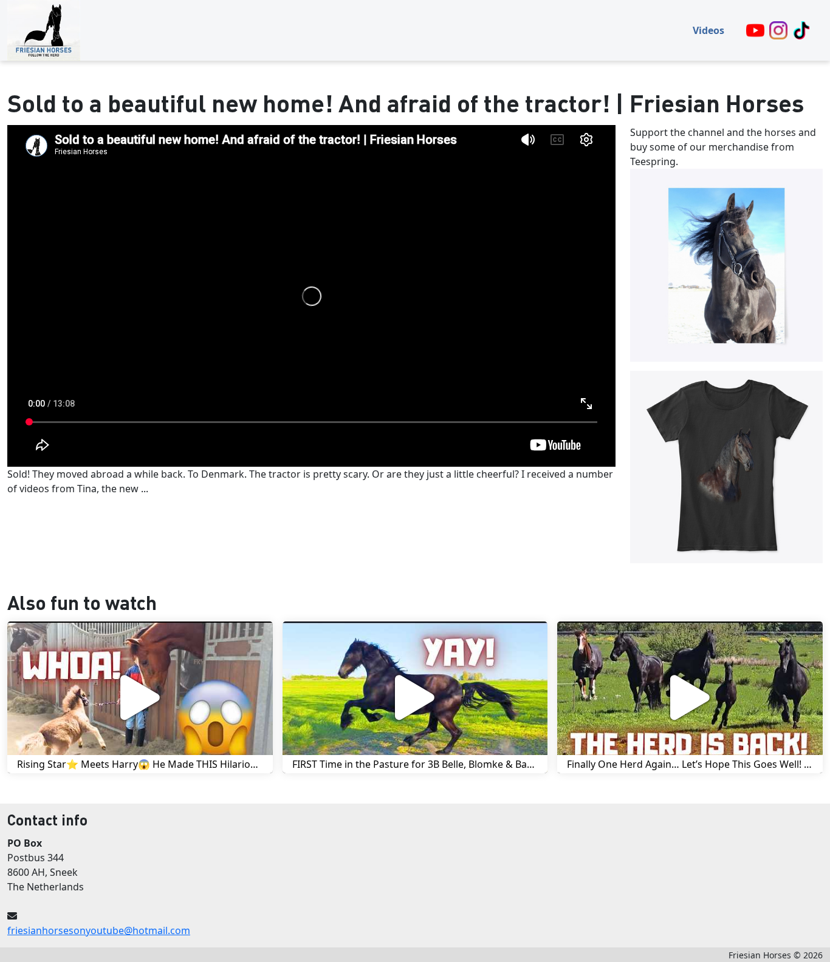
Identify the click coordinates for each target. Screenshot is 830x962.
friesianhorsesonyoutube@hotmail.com (98, 930)
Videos (708, 30)
